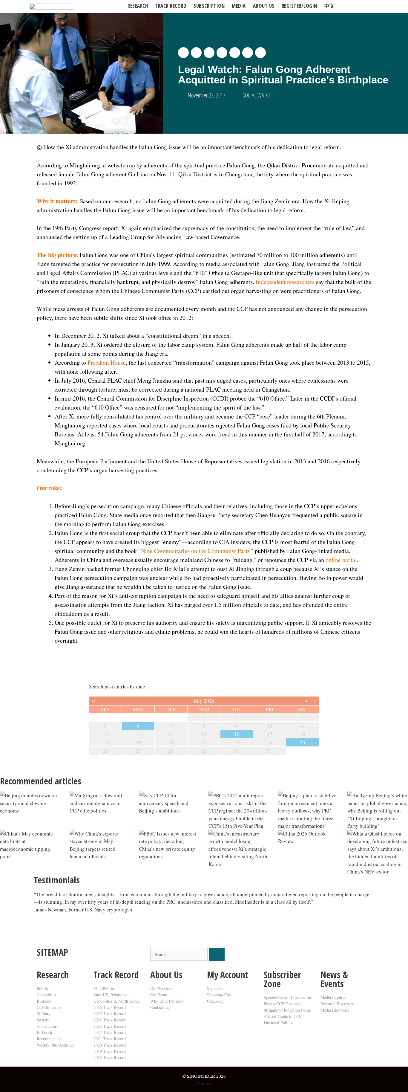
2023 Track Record (109, 1026)
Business (44, 1001)
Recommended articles (40, 781)
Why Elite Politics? (166, 1001)
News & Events (334, 979)
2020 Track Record (109, 1045)
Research (138, 5)
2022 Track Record (109, 1032)
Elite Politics (104, 988)
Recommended (49, 1038)
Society (43, 1020)
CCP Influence (49, 1007)
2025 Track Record (109, 1013)
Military (43, 1013)
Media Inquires (333, 997)
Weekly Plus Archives (55, 1045)
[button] (183, 52)
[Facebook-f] (287, 955)
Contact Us (159, 1007)
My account (217, 988)
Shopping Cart (219, 995)
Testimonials (57, 880)
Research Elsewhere (337, 1004)
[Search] (217, 954)
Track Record (170, 5)
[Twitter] (271, 955)
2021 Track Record (109, 1038)
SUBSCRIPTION (209, 5)
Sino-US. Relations (109, 995)
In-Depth (44, 1032)
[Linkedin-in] (303, 955)
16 (237, 734)
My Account (227, 975)
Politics (43, 988)
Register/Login (299, 5)
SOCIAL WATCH (257, 95)
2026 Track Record (109, 1007)
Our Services (161, 988)
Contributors (47, 1026)
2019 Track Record (109, 1051)
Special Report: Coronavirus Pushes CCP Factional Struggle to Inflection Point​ (288, 1004)
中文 (329, 5)
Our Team (158, 995)
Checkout (215, 1001)
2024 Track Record (109, 1020)
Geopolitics (46, 995)
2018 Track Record (109, 1057)
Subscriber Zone (282, 979)
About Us (166, 975)
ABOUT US (263, 5)
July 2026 (204, 700)
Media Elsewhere (334, 1010)
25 (302, 742)
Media (239, 5)
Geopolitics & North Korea (116, 1001)
